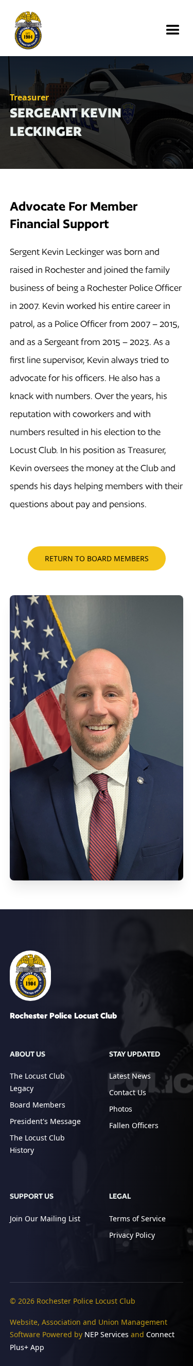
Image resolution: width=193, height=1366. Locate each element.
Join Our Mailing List (45, 1218)
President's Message (45, 1121)
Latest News (130, 1076)
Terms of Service (137, 1218)
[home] (28, 30)
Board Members (37, 1105)
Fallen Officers (134, 1125)
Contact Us (127, 1092)
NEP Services (106, 1334)
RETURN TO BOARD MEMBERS (97, 558)
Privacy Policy (132, 1235)
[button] (172, 30)
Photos (120, 1109)
